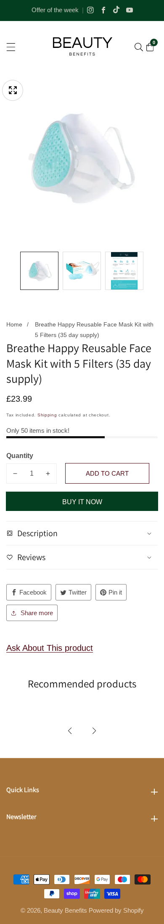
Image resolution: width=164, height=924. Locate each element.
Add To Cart (107, 473)
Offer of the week (55, 9)
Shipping (47, 415)
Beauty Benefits (65, 910)
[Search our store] (138, 47)
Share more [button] (37, 612)
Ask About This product (49, 648)
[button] (69, 730)
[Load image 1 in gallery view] (39, 271)
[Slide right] (152, 270)
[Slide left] (12, 270)
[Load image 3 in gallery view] (124, 271)
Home (14, 324)
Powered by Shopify (116, 910)
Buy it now (82, 501)
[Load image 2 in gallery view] (82, 271)
